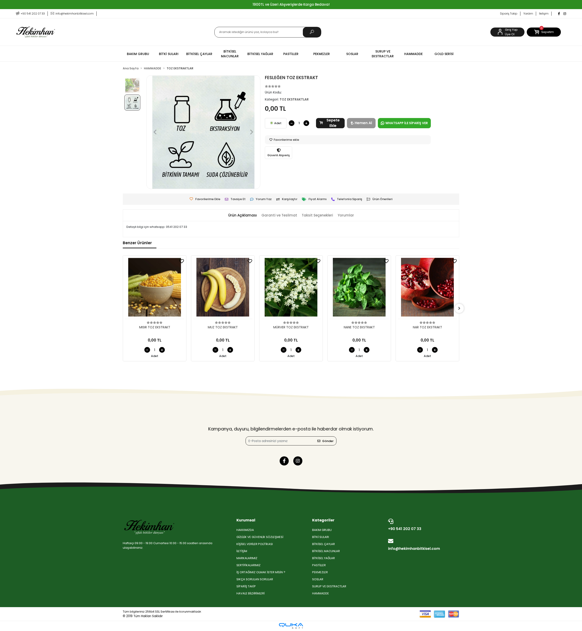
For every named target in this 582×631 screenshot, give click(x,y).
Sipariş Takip (508, 13)
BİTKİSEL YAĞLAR (323, 558)
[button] (544, 32)
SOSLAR (317, 579)
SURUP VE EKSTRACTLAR (329, 586)
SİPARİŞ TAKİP (246, 586)
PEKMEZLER (320, 572)
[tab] (242, 215)
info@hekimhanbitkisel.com (414, 548)
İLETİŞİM (241, 551)
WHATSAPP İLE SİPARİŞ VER (406, 123)
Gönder (328, 441)
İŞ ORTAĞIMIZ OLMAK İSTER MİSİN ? (260, 572)
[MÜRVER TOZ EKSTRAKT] (291, 288)
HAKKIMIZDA (245, 530)
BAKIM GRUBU (322, 530)
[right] (459, 308)
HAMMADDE (320, 593)
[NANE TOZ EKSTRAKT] (359, 288)
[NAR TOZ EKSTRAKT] (427, 288)
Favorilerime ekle (286, 140)
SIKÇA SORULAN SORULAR (254, 579)
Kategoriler (323, 520)
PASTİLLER (319, 565)
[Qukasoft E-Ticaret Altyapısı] (291, 626)
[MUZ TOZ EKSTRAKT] (222, 288)
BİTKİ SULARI (320, 537)
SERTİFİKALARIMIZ (248, 565)
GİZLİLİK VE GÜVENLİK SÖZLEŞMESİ (259, 537)
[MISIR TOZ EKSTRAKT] (154, 288)
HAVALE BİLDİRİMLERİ (250, 593)
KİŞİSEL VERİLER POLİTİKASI (254, 544)
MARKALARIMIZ (246, 558)
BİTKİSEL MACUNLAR (326, 551)
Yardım (528, 13)
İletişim (544, 13)
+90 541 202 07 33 (404, 528)
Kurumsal (245, 520)
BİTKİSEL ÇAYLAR (323, 544)
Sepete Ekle (333, 123)
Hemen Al (363, 123)
